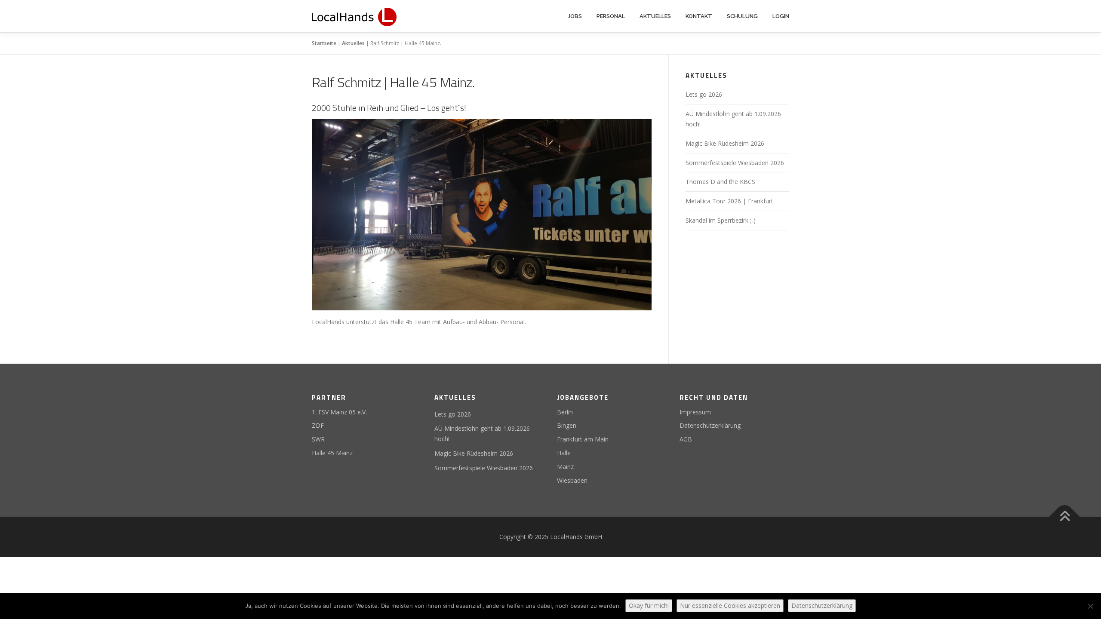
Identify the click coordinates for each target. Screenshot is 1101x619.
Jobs (575, 16)
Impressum (695, 412)
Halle (564, 453)
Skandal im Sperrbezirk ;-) (721, 220)
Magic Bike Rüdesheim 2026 (725, 143)
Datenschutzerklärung (710, 425)
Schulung (742, 16)
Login (780, 16)
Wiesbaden (572, 480)
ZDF (318, 425)
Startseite (324, 43)
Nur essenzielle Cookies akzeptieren (730, 605)
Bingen (566, 425)
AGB (686, 439)
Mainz (565, 467)
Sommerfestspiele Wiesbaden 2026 (735, 163)
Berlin (565, 412)
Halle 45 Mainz (332, 453)
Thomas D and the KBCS (720, 182)
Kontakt (699, 16)
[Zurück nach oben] (1064, 517)
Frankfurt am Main (583, 439)
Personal (611, 16)
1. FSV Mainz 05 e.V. (339, 412)
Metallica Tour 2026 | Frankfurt (729, 201)
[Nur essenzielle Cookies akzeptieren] (1090, 606)
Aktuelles (655, 16)
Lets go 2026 (704, 94)
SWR (318, 439)
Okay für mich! (649, 605)
